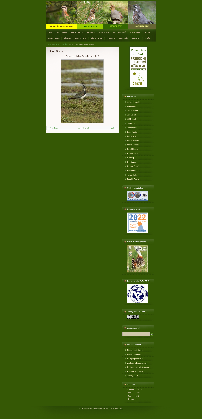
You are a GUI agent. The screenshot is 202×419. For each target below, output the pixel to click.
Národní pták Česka (135, 350)
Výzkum (67, 39)
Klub (147, 33)
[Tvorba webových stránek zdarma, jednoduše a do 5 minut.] (93, 408)
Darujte (111, 39)
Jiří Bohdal (131, 119)
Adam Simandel (133, 102)
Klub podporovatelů (134, 359)
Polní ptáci (135, 33)
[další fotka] (110, 91)
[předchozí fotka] (54, 91)
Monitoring (54, 39)
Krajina (91, 33)
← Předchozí (52, 128)
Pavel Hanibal (132, 149)
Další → (114, 128)
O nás (147, 39)
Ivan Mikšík (132, 106)
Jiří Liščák (131, 123)
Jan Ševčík (131, 115)
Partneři (123, 39)
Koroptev (104, 33)
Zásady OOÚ (132, 376)
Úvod (50, 33)
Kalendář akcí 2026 (135, 371)
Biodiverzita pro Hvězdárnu (138, 367)
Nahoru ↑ (120, 408)
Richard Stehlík (133, 166)
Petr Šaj (130, 158)
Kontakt (136, 39)
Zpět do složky (84, 128)
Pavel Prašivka (133, 153)
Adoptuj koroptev (134, 354)
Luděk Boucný (133, 141)
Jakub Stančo (132, 111)
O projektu (77, 33)
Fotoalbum (81, 39)
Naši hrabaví (119, 33)
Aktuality (62, 33)
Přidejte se (97, 39)
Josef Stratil (132, 128)
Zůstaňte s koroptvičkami (137, 363)
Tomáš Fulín (132, 175)
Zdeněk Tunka (133, 179)
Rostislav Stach (133, 170)
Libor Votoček (132, 132)
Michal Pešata (133, 145)
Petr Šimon (65, 44)
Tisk (96, 408)
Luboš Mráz (132, 136)
